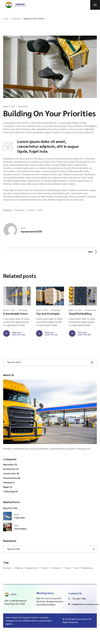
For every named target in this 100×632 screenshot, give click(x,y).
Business (7, 567)
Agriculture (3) (10, 464)
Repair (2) (7, 487)
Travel (31, 210)
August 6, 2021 (9, 106)
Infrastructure (90, 310)
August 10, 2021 (75, 310)
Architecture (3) (11, 469)
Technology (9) (10, 491)
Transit (44, 567)
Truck (40, 210)
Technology (15, 18)
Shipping (7, 210)
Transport (19, 210)
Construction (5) (11, 473)
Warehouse (87, 567)
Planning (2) (8, 482)
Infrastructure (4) (11, 478)
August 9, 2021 (9, 310)
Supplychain (32, 567)
